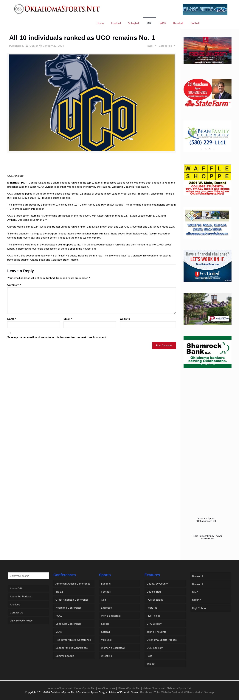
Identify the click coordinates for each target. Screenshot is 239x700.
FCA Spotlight (155, 599)
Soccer (105, 623)
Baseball (106, 583)
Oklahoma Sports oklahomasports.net (206, 519)
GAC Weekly (154, 623)
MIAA (58, 631)
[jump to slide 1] (206, 62)
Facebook (146, 692)
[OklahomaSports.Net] (57, 9)
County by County (157, 583)
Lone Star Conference (68, 623)
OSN (32, 45)
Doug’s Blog (154, 591)
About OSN (16, 588)
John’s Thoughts (156, 631)
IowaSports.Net (106, 688)
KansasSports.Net (84, 688)
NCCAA (196, 600)
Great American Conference (72, 599)
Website (125, 318)
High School (199, 608)
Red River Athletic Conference (73, 639)
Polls (149, 655)
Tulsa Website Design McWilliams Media (178, 692)
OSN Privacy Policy (21, 620)
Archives (15, 604)
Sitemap (209, 692)
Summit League (64, 655)
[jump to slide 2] (209, 62)
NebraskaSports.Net (179, 688)
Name (11, 318)
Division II (198, 583)
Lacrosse (106, 607)
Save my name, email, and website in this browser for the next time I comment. (57, 337)
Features (152, 607)
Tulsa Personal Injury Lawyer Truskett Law (207, 537)
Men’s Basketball (111, 615)
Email (67, 318)
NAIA (195, 592)
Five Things (153, 615)
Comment (14, 284)
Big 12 (59, 591)
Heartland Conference (68, 607)
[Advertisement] (91, 166)
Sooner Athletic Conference (71, 647)
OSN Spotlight (155, 647)
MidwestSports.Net (153, 688)
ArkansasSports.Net (60, 688)
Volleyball (106, 639)
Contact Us (16, 612)
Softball (105, 631)
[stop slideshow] (213, 62)
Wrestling (106, 655)
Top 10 (151, 663)
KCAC (59, 615)
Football (106, 591)
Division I (197, 575)
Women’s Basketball (113, 647)
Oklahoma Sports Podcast (162, 639)
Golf (103, 599)
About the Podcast (21, 596)
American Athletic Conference (72, 583)
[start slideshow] (201, 62)
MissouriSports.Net (129, 688)
